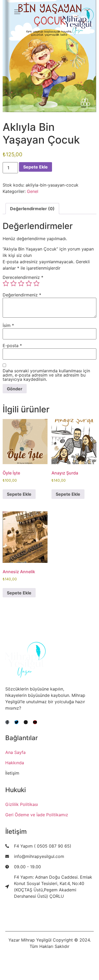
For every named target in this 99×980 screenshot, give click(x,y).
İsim (8, 325)
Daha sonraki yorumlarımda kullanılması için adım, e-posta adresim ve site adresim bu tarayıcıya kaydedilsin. (46, 375)
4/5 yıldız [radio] (29, 283)
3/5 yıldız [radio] (21, 283)
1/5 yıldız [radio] (6, 283)
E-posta (12, 345)
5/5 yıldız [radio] (36, 283)
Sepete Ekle (35, 167)
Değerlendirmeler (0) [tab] (32, 208)
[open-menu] (17, 12)
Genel (32, 191)
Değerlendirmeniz (22, 295)
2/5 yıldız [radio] (13, 283)
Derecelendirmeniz (23, 277)
